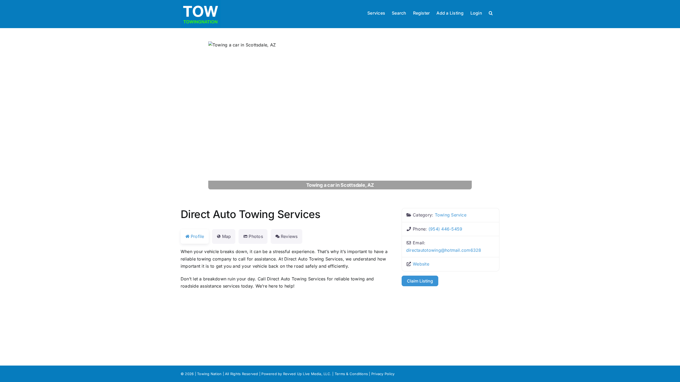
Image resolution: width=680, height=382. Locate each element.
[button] (491, 12)
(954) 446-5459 (445, 229)
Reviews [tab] (289, 236)
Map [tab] (226, 236)
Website (421, 264)
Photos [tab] (256, 236)
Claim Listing (420, 281)
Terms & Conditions (351, 374)
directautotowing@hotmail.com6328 (443, 250)
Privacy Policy (382, 374)
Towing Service (450, 215)
